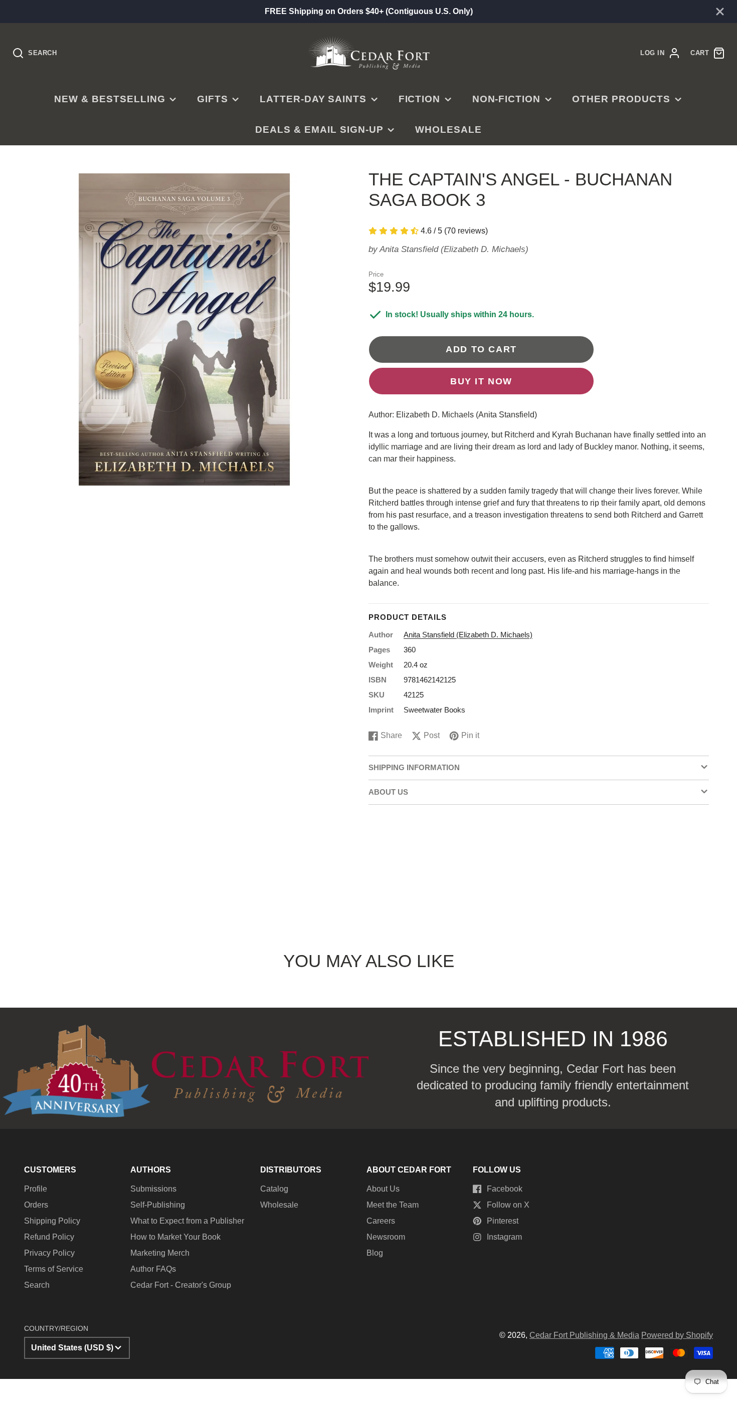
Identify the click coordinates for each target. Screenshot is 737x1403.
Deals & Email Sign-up (319, 129)
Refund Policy (49, 1237)
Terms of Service (53, 1269)
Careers (380, 1221)
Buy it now (481, 381)
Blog (374, 1253)
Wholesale (448, 129)
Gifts (212, 99)
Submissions (153, 1189)
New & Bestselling (109, 99)
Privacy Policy (49, 1253)
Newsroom (385, 1237)
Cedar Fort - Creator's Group (180, 1285)
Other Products (621, 99)
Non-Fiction (506, 99)
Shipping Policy (52, 1221)
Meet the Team (392, 1205)
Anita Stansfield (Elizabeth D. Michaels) (454, 249)
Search (37, 1285)
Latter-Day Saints (313, 99)
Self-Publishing (157, 1205)
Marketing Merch (160, 1253)
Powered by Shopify (677, 1335)
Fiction (420, 99)
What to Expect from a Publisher (187, 1221)
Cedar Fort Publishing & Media (584, 1335)
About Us (383, 1189)
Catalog (274, 1189)
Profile (35, 1189)
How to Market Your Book (175, 1237)
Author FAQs (153, 1269)
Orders (36, 1205)
